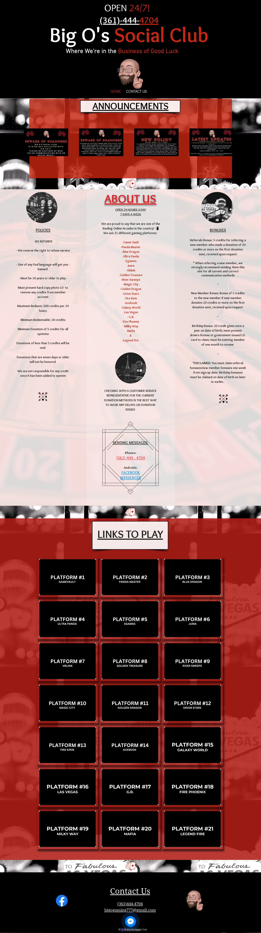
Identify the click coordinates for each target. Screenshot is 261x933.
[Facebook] (62, 900)
